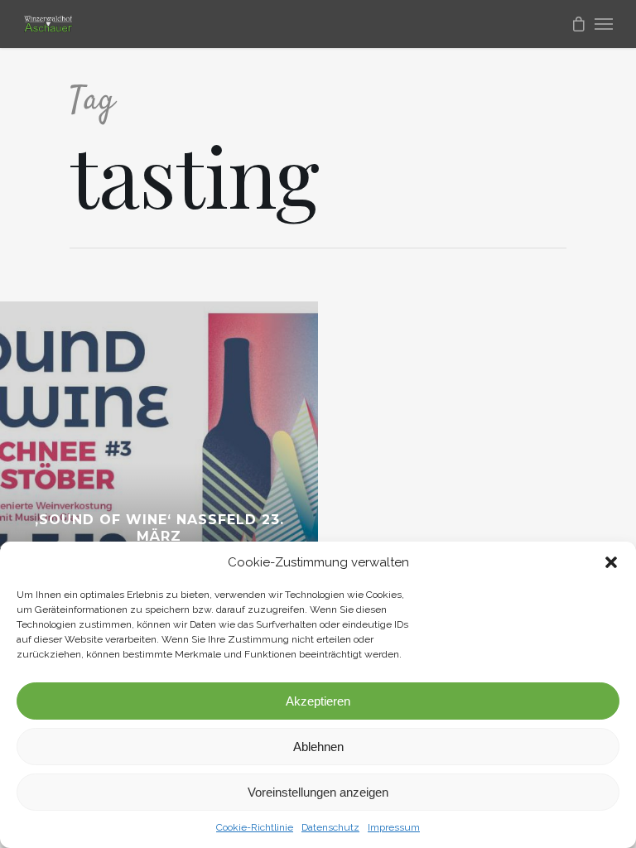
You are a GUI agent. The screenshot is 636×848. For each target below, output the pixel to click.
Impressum (394, 827)
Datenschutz (330, 827)
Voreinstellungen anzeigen (318, 792)
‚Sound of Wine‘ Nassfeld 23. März (159, 528)
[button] (611, 562)
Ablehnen (318, 747)
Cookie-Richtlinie (254, 827)
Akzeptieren (318, 701)
